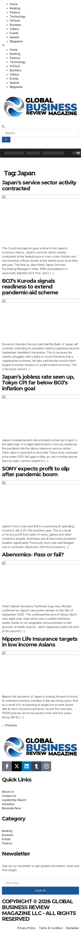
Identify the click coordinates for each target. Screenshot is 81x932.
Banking (15, 8)
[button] (40, 45)
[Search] (6, 139)
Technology (18, 16)
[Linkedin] (26, 766)
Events (14, 33)
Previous (9, 725)
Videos (14, 29)
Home (13, 4)
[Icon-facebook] (7, 766)
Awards (14, 37)
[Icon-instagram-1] (46, 766)
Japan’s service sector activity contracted (39, 185)
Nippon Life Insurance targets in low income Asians (39, 642)
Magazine (16, 41)
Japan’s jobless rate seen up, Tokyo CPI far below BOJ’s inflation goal (38, 383)
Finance (15, 12)
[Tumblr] (36, 766)
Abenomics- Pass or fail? (33, 554)
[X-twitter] (17, 766)
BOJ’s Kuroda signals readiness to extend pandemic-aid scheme (30, 287)
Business (15, 24)
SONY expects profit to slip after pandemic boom (35, 471)
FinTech (15, 20)
